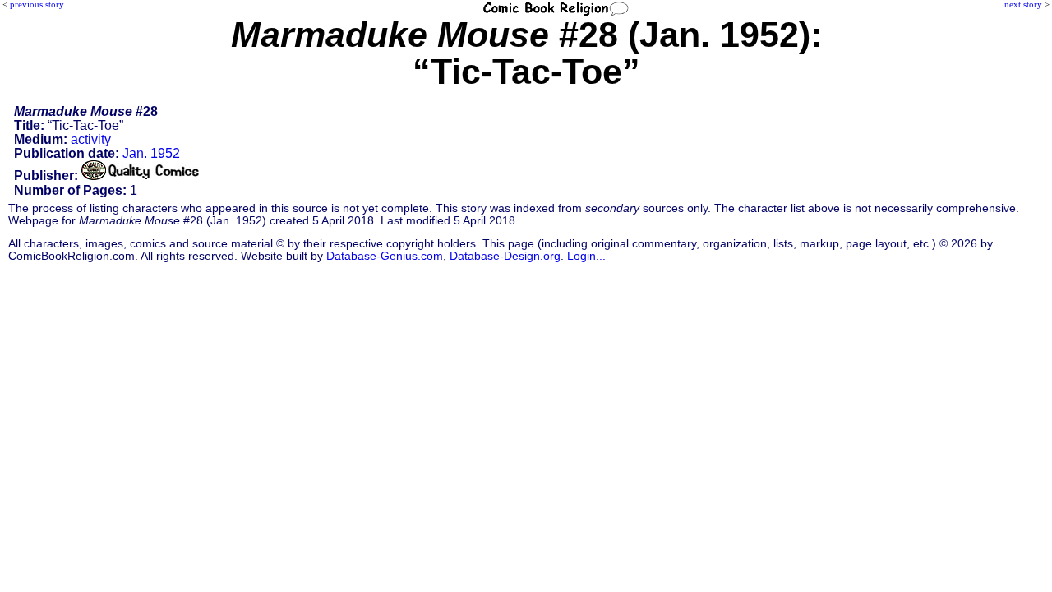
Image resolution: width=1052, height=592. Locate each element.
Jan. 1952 (151, 153)
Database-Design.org (505, 256)
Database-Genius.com (384, 256)
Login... (586, 256)
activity (91, 139)
